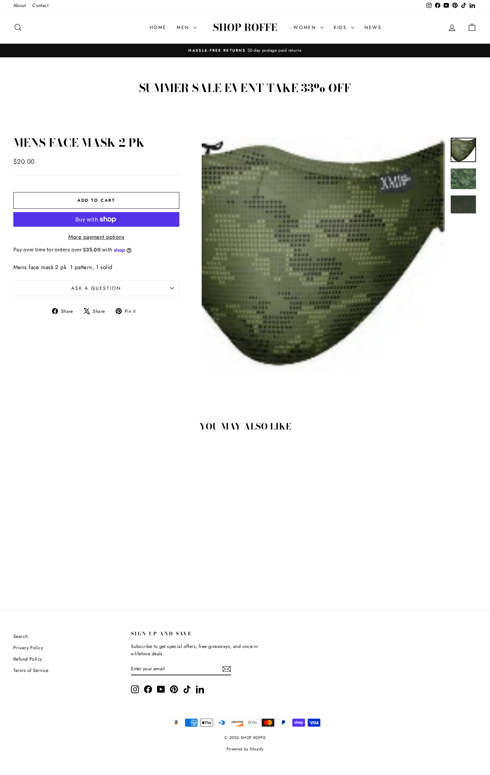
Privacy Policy (28, 647)
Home (158, 27)
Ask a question (96, 288)
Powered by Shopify (245, 749)
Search (20, 636)
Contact (40, 5)
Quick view (68, 547)
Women (306, 27)
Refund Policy (27, 659)
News (373, 27)
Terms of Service (31, 670)
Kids (341, 27)
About (19, 5)
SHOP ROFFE (245, 27)
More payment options (96, 237)
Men (184, 27)
